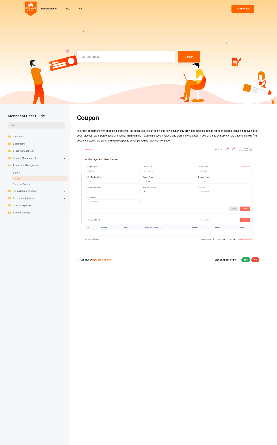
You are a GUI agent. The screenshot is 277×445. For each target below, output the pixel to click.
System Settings (21, 212)
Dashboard (19, 143)
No (255, 259)
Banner (17, 172)
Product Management (24, 158)
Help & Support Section (25, 191)
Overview (18, 136)
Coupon (17, 178)
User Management (22, 205)
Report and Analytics (24, 198)
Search (189, 56)
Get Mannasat (243, 8)
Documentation (49, 8)
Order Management (23, 151)
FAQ (68, 8)
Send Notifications (22, 184)
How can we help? (101, 259)
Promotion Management (26, 165)
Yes (246, 259)
